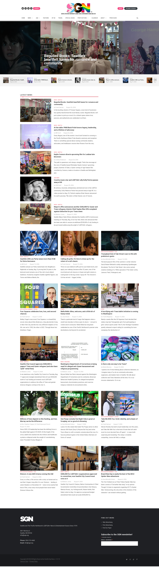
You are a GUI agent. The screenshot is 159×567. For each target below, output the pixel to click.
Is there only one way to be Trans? (114, 364)
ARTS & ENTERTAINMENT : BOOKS (28, 309)
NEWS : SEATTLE (58, 100)
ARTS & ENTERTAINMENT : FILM (68, 256)
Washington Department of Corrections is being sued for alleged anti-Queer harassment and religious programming (79, 366)
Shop (120, 8)
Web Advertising (107, 522)
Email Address (107, 540)
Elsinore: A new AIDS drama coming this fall (36, 474)
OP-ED (102, 309)
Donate (36, 8)
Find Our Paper (107, 528)
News (46, 69)
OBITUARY (56, 177)
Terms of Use (24, 561)
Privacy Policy (34, 561)
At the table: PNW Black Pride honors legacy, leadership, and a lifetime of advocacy (70, 59)
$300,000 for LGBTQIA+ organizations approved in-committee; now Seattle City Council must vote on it (79, 476)
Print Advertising (108, 525)
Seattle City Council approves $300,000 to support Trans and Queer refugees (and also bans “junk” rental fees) (39, 366)
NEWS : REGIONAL (65, 361)
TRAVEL (63, 309)
